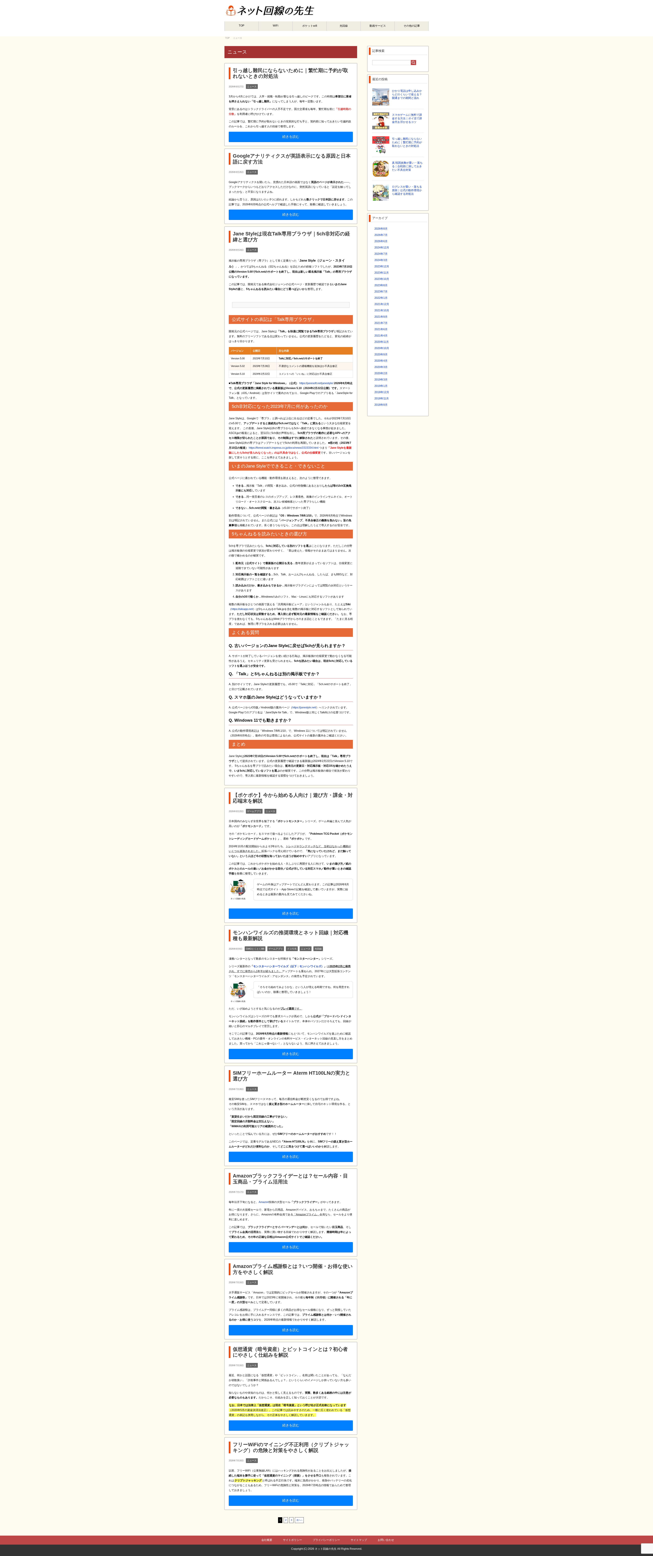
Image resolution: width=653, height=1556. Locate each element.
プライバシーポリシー (326, 1539)
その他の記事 (412, 25)
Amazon (264, 1202)
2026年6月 (381, 241)
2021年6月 (381, 329)
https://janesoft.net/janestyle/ (316, 383)
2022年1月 (381, 297)
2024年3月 (381, 260)
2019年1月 (381, 385)
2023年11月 (381, 272)
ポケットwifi (309, 25)
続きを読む (290, 137)
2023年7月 (381, 291)
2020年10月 (381, 348)
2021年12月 (381, 304)
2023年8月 (381, 285)
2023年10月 (381, 279)
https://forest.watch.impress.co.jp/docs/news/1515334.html (284, 447)
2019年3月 (381, 379)
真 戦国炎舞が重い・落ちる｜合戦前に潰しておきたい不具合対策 (407, 166)
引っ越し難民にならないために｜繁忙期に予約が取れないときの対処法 (407, 142)
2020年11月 (381, 341)
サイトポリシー (292, 1539)
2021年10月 (381, 310)
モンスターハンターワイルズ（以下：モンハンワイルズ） (288, 966)
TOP (241, 25)
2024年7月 (381, 253)
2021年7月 (381, 323)
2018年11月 (381, 398)
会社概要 (266, 1539)
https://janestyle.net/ (304, 707)
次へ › (299, 1520)
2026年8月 (381, 228)
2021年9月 (381, 316)
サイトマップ (359, 1539)
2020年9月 (381, 354)
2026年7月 (381, 235)
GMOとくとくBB (255, 948)
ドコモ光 (292, 948)
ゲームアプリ (254, 811)
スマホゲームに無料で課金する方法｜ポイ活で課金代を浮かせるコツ (407, 118)
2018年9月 (381, 404)
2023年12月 (381, 266)
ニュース (252, 86)
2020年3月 (381, 367)
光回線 (344, 25)
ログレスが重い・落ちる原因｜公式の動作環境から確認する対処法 (407, 190)
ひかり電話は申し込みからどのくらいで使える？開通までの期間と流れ (407, 94)
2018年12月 (381, 392)
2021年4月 (381, 335)
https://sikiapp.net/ (242, 609)
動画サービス (378, 25)
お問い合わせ (386, 1539)
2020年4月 (381, 360)
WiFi (275, 25)
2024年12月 (381, 247)
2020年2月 (381, 373)
